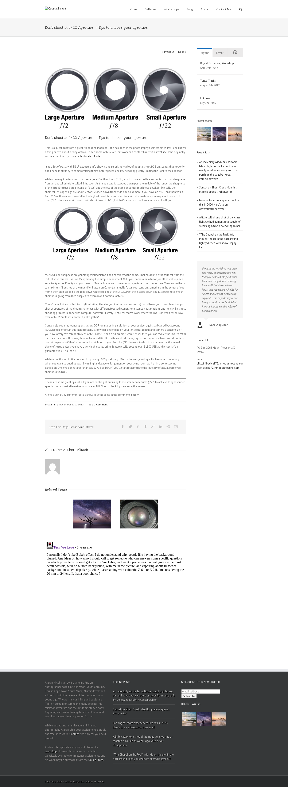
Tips (88, 404)
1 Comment (101, 404)
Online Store (95, 760)
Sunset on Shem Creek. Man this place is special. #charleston (141, 711)
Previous (169, 52)
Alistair (52, 404)
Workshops (171, 9)
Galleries (150, 9)
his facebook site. (90, 156)
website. (162, 152)
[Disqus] (115, 593)
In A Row (205, 98)
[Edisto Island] (234, 133)
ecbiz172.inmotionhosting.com (221, 368)
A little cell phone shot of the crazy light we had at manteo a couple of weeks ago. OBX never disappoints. (220, 222)
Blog (190, 9)
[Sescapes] (204, 133)
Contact (74, 734)
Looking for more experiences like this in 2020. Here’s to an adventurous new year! (219, 205)
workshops (51, 751)
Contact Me (223, 9)
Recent (219, 52)
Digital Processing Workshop (217, 63)
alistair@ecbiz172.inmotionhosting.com (220, 363)
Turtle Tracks (208, 81)
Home (133, 9)
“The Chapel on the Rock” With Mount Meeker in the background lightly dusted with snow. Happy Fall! (143, 757)
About (204, 9)
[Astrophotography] (219, 133)
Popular (205, 52)
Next (181, 52)
